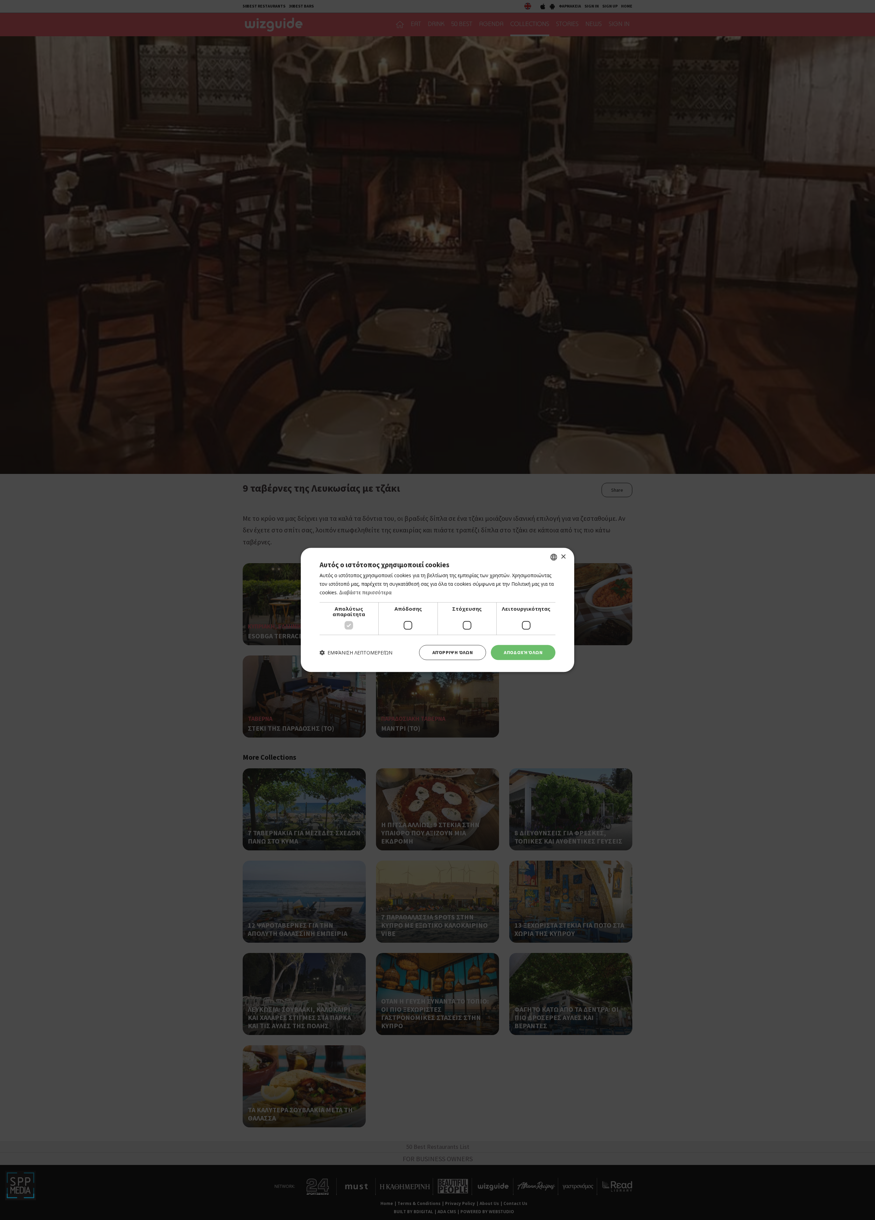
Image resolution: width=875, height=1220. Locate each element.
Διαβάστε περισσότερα (365, 592)
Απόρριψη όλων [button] (452, 652)
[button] (356, 652)
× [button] (563, 556)
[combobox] (553, 557)
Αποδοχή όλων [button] (523, 652)
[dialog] (437, 610)
